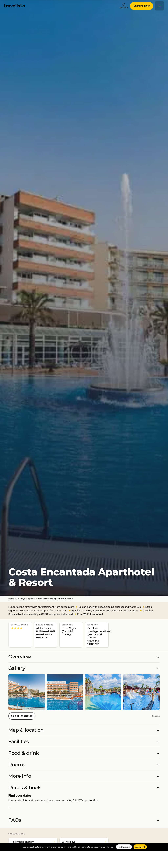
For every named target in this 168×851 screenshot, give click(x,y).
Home (11, 598)
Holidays (21, 598)
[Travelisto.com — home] (14, 6)
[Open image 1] (26, 692)
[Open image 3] (103, 692)
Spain (30, 598)
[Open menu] (159, 5)
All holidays (84, 841)
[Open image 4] (141, 692)
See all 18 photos (21, 715)
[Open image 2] (65, 692)
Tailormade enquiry (33, 841)
